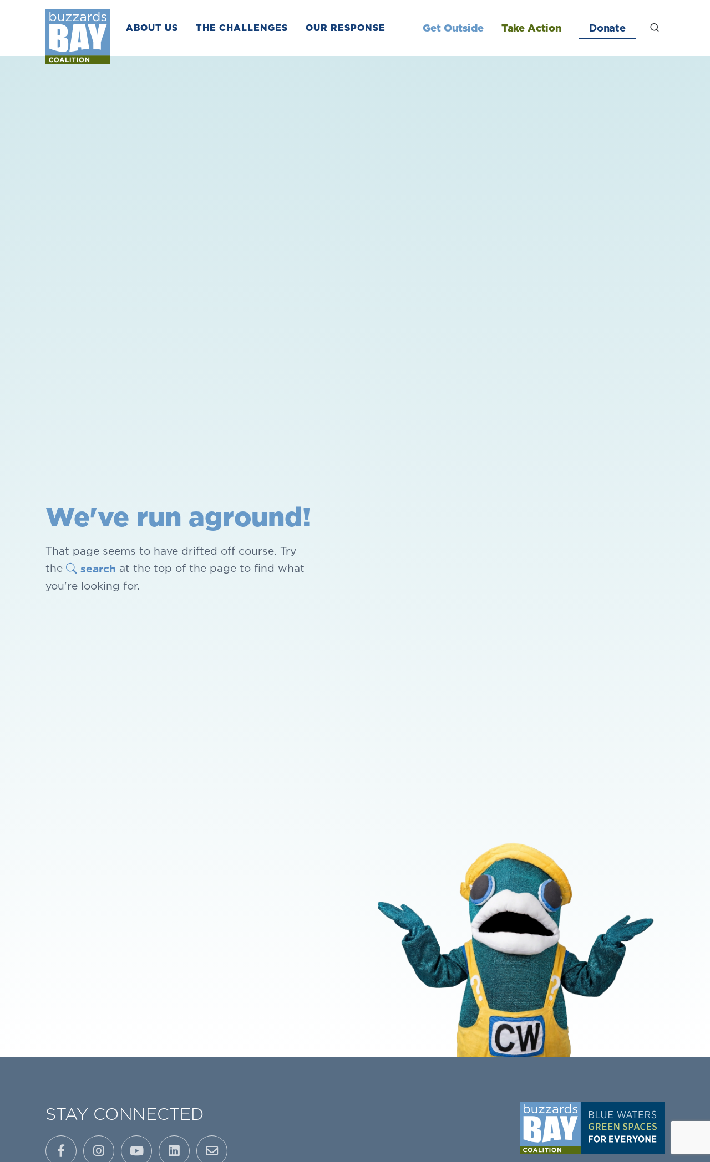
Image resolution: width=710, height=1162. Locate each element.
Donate (607, 28)
